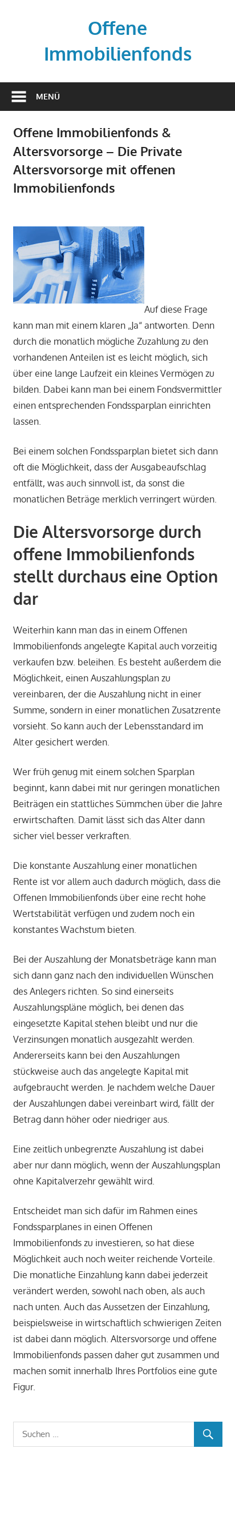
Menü (48, 96)
